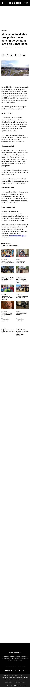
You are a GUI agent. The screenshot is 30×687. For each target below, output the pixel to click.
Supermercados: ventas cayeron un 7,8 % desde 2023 (7, 262)
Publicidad (17, 682)
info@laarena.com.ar (20, 666)
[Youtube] (23, 670)
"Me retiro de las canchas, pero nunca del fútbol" (7, 298)
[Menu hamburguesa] (2, 3)
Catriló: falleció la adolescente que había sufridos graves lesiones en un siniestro (22, 332)
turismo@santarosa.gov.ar (17, 236)
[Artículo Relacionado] (7, 253)
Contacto (23, 682)
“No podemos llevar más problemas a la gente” (6, 314)
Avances (8, 243)
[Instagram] (15, 670)
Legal (6, 682)
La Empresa (11, 682)
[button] (7, 55)
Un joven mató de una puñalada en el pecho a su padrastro (7, 331)
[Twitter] (19, 670)
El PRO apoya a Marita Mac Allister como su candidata (7, 279)
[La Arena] (15, 3)
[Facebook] (11, 670)
